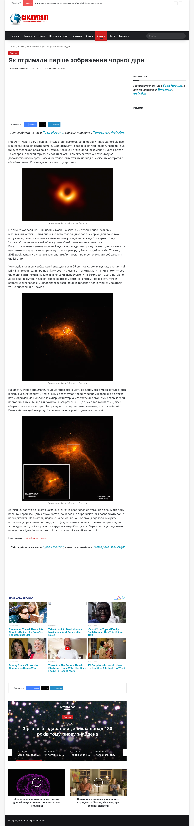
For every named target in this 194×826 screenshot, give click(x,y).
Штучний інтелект (58, 36)
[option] (67, 731)
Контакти (124, 36)
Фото (112, 36)
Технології (29, 36)
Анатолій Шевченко (19, 68)
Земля (89, 36)
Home (13, 46)
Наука (42, 36)
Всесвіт (101, 36)
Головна (14, 36)
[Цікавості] (29, 18)
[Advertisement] (67, 96)
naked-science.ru (35, 538)
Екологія (77, 36)
